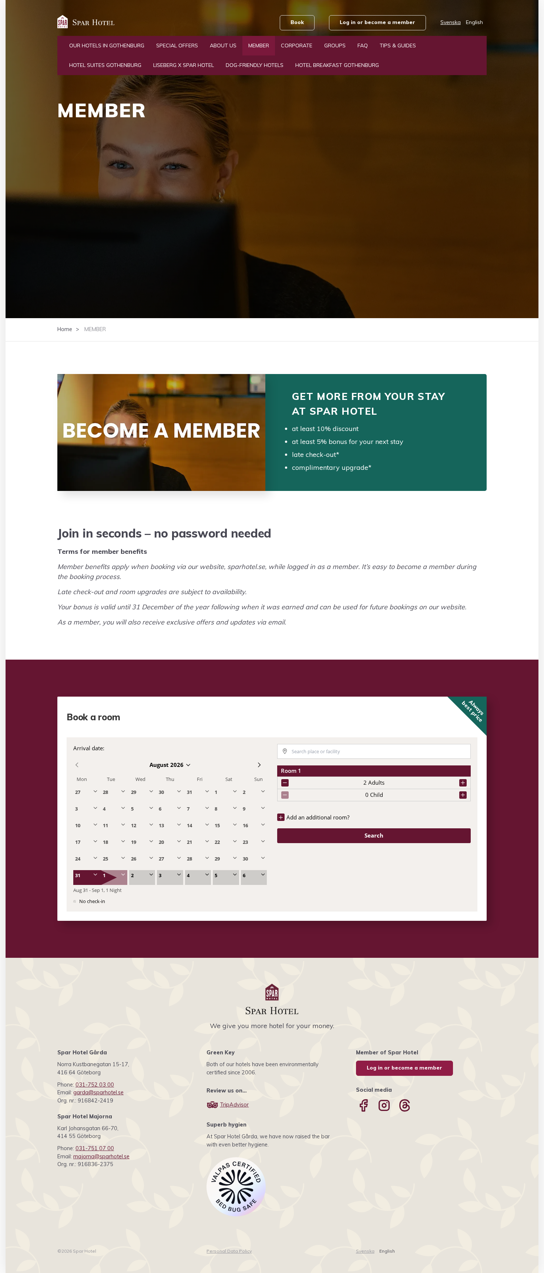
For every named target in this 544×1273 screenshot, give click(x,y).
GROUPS (335, 45)
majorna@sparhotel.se (101, 1156)
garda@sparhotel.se (98, 1092)
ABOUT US (223, 45)
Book (297, 22)
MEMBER (258, 45)
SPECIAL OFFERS (177, 45)
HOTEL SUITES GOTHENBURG (105, 65)
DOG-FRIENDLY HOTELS (254, 65)
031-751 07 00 (94, 1148)
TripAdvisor (234, 1104)
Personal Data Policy (229, 1251)
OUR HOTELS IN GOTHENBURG (106, 45)
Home (64, 329)
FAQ (362, 45)
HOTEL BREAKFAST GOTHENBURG (337, 65)
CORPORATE (296, 45)
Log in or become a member (377, 22)
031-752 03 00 (94, 1084)
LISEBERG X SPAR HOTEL (183, 65)
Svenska (450, 22)
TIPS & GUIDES (398, 45)
